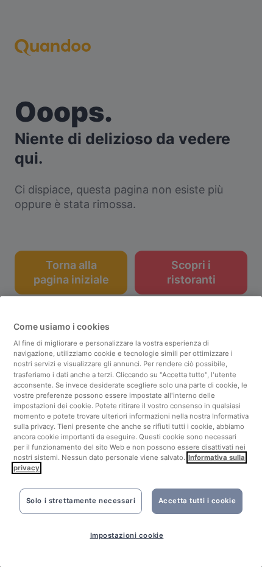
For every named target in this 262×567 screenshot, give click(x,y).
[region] (131, 431)
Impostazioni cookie (127, 535)
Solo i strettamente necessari (81, 500)
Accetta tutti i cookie (197, 500)
